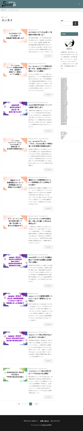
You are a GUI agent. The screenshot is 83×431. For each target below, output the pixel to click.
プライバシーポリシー (31, 421)
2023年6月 (64, 123)
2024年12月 (64, 102)
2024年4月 (64, 112)
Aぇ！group (64, 133)
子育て (62, 137)
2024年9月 (64, 105)
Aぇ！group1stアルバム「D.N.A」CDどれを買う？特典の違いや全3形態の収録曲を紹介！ (41, 143)
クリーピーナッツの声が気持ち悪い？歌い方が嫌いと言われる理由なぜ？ (40, 221)
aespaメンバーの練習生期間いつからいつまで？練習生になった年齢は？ (40, 298)
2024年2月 (64, 114)
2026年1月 (64, 85)
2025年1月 (64, 100)
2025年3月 (64, 98)
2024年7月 (64, 108)
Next (37, 404)
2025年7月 (64, 93)
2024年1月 (64, 115)
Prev (19, 404)
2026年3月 (64, 83)
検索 (62, 20)
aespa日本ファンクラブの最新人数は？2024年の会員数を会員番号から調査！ (40, 259)
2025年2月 (64, 99)
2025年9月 (64, 90)
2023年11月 (64, 118)
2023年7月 (64, 122)
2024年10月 (64, 104)
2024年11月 (64, 103)
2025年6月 (64, 94)
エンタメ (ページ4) (13, 10)
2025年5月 (64, 95)
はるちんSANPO (47, 425)
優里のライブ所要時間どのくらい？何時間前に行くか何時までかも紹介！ (40, 182)
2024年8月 (64, 107)
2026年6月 (64, 79)
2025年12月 (64, 87)
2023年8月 (64, 120)
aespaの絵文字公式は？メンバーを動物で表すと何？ (40, 106)
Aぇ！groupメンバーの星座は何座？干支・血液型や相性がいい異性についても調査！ (40, 68)
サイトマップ (55, 421)
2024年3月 (64, 113)
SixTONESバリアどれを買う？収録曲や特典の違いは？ (40, 33)
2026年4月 (64, 82)
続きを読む (48, 55)
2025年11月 (64, 88)
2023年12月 (64, 117)
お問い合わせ (44, 421)
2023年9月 (64, 119)
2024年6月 (64, 109)
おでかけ (63, 134)
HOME (4, 10)
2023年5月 (64, 124)
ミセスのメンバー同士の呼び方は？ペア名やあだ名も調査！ (40, 372)
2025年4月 (64, 97)
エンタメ (63, 136)
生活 (62, 138)
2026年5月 (64, 80)
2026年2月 (64, 84)
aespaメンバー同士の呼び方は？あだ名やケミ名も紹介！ (40, 336)
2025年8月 (64, 92)
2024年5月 (64, 110)
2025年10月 (64, 89)
